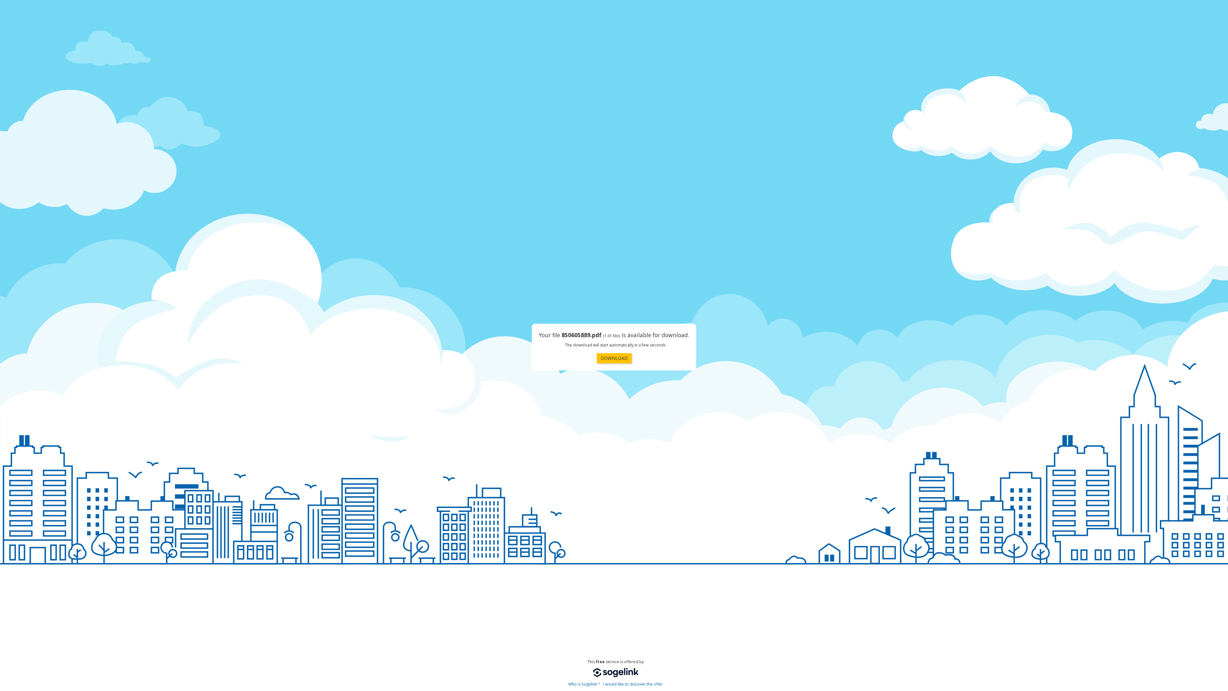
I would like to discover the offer (633, 684)
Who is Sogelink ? (584, 684)
